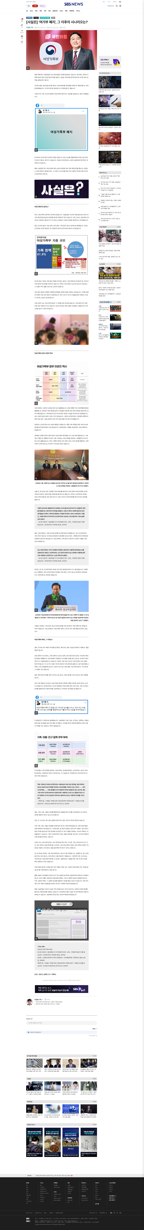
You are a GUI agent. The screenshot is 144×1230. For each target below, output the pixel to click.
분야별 (27, 1182)
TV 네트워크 (28, 1201)
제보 (96, 1187)
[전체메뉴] (27, 10)
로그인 (109, 1)
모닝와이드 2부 (43, 1191)
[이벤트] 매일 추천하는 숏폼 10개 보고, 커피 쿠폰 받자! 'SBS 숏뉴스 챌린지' (53, 1175)
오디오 (55, 1191)
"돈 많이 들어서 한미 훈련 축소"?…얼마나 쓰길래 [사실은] (49, 1002)
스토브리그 (84, 1191)
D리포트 (69, 1193)
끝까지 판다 (70, 1200)
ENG (104, 1)
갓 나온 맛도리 (84, 1198)
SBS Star (111, 1198)
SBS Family (93, 1213)
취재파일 (71, 11)
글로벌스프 (101, 324)
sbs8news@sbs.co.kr (75, 1218)
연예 (66, 11)
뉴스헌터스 (42, 1187)
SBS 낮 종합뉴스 (57, 1200)
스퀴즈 (110, 1191)
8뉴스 (31, 11)
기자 (96, 1193)
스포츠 (61, 11)
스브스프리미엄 (112, 1182)
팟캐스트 (111, 1187)
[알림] (120, 5)
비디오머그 (84, 1182)
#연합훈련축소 (111, 6)
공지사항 (97, 1204)
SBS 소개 (29, 1213)
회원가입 (114, 1)
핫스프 (100, 315)
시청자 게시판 (98, 1199)
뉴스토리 (42, 1199)
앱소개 (96, 1195)
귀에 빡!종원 (84, 1187)
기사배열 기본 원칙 (87, 1222)
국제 (49, 11)
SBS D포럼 (111, 1200)
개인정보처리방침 (59, 1213)
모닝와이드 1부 (43, 1189)
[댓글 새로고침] (31, 1018)
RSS (96, 1197)
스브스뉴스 (84, 1195)
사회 (45, 11)
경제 (41, 11)
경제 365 (70, 1191)
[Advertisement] (61, 1045)
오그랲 (100, 306)
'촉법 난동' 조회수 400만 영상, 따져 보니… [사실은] (48, 1004)
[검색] (116, 6)
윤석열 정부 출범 (44, 18)
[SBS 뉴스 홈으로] (73, 4)
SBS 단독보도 (71, 1187)
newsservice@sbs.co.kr (72, 1221)
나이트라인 (42, 1197)
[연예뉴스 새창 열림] (110, 62)
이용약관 (51, 1213)
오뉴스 (41, 1195)
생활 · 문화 (28, 1195)
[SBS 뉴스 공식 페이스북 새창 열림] (114, 1213)
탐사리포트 (70, 1197)
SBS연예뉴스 (112, 1196)
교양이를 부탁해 (85, 1189)
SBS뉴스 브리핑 (57, 1198)
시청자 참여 (38, 1213)
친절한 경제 (70, 1189)
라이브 (96, 1189)
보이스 (55, 1196)
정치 (36, 11)
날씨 (96, 1185)
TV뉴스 (78, 11)
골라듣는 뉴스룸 (57, 1194)
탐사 (69, 1202)
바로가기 (97, 1182)
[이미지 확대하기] (28, 68)
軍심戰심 (56, 1185)
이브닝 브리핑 (57, 1187)
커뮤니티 (111, 1189)
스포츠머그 (84, 1185)
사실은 (36, 18)
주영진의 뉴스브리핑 (44, 1193)
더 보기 (94, 1055)
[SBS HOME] (120, 1)
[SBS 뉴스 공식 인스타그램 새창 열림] (120, 1213)
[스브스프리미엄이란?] (111, 302)
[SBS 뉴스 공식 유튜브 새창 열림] (111, 1213)
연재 (69, 1182)
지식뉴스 (111, 1185)
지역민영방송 (103, 1213)
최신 (27, 1185)
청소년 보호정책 (96, 1222)
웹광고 (45, 1213)
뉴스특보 (42, 1201)
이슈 (27, 1203)
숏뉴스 (96, 1191)
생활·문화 (55, 11)
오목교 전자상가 (85, 1200)
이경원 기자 (38, 999)
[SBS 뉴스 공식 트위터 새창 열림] (117, 1213)
